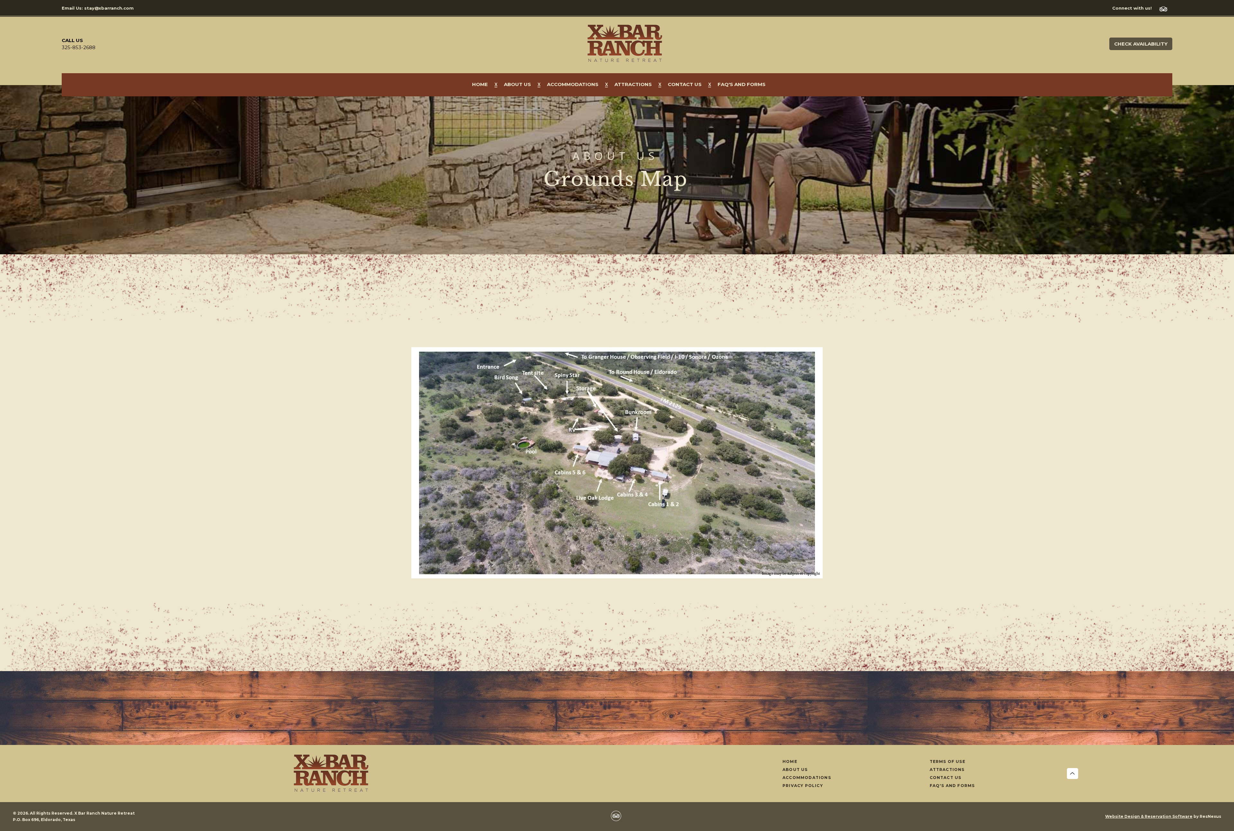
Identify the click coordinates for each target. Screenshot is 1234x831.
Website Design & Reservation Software (1149, 816)
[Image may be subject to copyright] (617, 351)
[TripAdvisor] (1165, 8)
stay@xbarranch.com (109, 8)
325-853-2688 (78, 47)
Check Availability (1140, 44)
